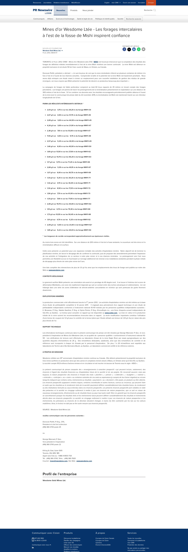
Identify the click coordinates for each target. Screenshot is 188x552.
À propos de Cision (102, 540)
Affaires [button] (50, 19)
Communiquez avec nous (41, 545)
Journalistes (47, 3)
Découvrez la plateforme (72, 538)
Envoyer (151, 3)
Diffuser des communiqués (73, 545)
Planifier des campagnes (72, 540)
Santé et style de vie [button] (85, 19)
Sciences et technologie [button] (65, 19)
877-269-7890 (39, 538)
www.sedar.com (111, 313)
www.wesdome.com (56, 270)
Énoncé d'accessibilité (103, 545)
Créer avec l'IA (69, 543)
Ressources (37, 3)
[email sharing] (143, 49)
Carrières (99, 543)
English (107, 3)
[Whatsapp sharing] (139, 49)
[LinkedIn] (33, 548)
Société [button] (120, 19)
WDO (96, 62)
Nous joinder (88, 10)
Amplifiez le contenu (71, 549)
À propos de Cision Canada (105, 538)
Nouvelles (60, 10)
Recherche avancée (133, 19)
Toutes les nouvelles (134, 538)
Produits (73, 10)
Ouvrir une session (129, 3)
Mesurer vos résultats (71, 547)
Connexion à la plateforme (136, 540)
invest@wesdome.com (59, 461)
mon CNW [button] (115, 3)
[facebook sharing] (124, 49)
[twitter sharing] (129, 50)
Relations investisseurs (61, 3)
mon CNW (131, 543)
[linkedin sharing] (134, 49)
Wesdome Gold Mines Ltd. (54, 480)
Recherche (148, 10)
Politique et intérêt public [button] (105, 19)
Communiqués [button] (38, 19)
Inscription (141, 3)
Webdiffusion (75, 3)
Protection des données (136, 545)
